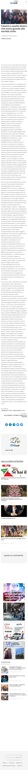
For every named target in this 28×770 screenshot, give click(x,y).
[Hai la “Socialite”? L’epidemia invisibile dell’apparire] (18, 687)
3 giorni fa (16, 671)
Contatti (19, 765)
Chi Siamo (11, 762)
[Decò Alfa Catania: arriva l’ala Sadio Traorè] (18, 678)
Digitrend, (3, 482)
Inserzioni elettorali (9, 765)
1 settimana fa (7, 482)
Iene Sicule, (11, 671)
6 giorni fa (16, 689)
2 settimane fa (7, 502)
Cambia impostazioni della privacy (14, 759)
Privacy (5, 762)
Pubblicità (19, 762)
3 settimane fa (7, 543)
